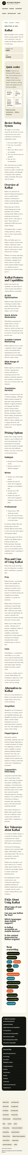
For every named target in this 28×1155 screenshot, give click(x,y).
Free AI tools (6, 1114)
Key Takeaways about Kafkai (10, 1039)
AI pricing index (11, 1003)
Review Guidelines (7, 1144)
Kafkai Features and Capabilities (11, 1027)
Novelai (9, 966)
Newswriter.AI (10, 978)
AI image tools (14, 1106)
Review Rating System (8, 1021)
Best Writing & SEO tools (13, 953)
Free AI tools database (12, 999)
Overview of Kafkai (8, 1024)
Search (4, 13)
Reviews (11, 8)
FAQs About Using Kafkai (9, 1042)
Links (19, 13)
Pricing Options (7, 1030)
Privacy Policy (6, 1128)
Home (6, 22)
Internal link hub (17, 1119)
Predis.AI (16, 966)
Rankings (5, 8)
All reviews (10, 991)
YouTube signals (6, 1119)
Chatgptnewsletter (11, 957)
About (15, 1123)
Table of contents (10, 1019)
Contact (9, 1123)
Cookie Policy (15, 1140)
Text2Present (17, 962)
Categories (18, 8)
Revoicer (9, 962)
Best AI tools (6, 1102)
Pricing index (14, 1114)
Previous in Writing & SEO (13, 982)
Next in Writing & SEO (12, 987)
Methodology (12, 13)
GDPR (15, 1144)
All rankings (6, 1056)
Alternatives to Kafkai (8, 1036)
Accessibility (6, 1132)
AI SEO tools (5, 1106)
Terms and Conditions (17, 1128)
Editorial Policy (6, 1136)
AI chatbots (5, 1110)
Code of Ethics (6, 1140)
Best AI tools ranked (12, 995)
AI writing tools (15, 1102)
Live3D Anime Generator (13, 974)
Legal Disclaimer (15, 1132)
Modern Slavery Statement (19, 1136)
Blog (4, 1123)
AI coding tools (14, 1110)
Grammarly (10, 970)
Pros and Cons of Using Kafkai (10, 1033)
